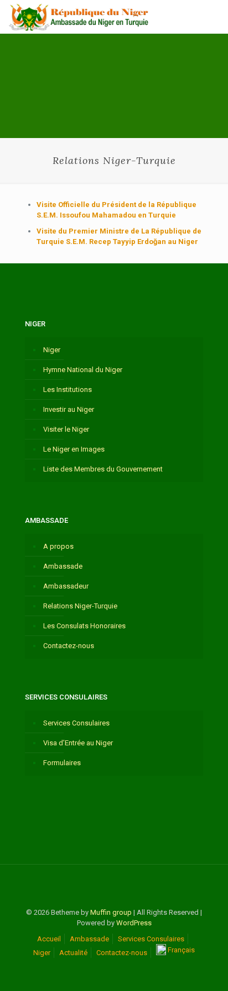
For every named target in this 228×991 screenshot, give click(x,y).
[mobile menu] (213, 16)
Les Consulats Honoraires (84, 626)
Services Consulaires (76, 723)
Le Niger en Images (74, 449)
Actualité (73, 952)
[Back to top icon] (114, 887)
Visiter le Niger (66, 429)
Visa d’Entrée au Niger (78, 743)
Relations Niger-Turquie (80, 606)
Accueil (49, 939)
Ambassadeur (66, 586)
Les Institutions (67, 389)
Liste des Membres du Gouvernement (103, 469)
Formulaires (62, 763)
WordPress (134, 923)
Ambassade (62, 566)
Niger (51, 350)
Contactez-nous (68, 646)
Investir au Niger (68, 409)
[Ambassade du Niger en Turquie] (79, 16)
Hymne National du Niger (82, 369)
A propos (58, 546)
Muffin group (111, 912)
